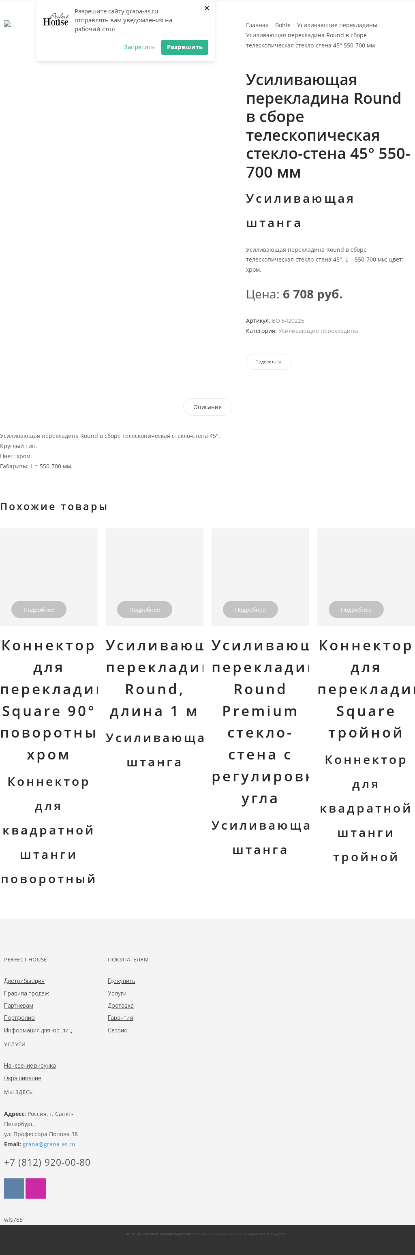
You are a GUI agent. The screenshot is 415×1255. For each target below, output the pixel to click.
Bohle (283, 25)
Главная (257, 25)
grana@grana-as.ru (49, 1144)
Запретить (139, 47)
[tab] (207, 407)
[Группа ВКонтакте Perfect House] (14, 1188)
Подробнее (39, 610)
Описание (207, 407)
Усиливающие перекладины (337, 25)
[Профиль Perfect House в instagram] (36, 1188)
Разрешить (185, 47)
